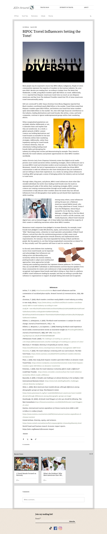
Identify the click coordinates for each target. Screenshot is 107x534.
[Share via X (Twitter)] (27, 439)
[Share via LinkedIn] (31, 439)
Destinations (34, 16)
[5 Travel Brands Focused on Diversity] (26, 464)
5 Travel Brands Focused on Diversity (26, 474)
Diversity (51, 16)
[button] (90, 16)
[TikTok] (50, 528)
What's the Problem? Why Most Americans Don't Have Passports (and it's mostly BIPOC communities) (53, 474)
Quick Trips (25, 16)
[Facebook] (55, 528)
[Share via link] (35, 439)
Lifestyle (43, 16)
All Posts (16, 16)
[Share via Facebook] (23, 439)
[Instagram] (60, 528)
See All (91, 454)
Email (37, 519)
